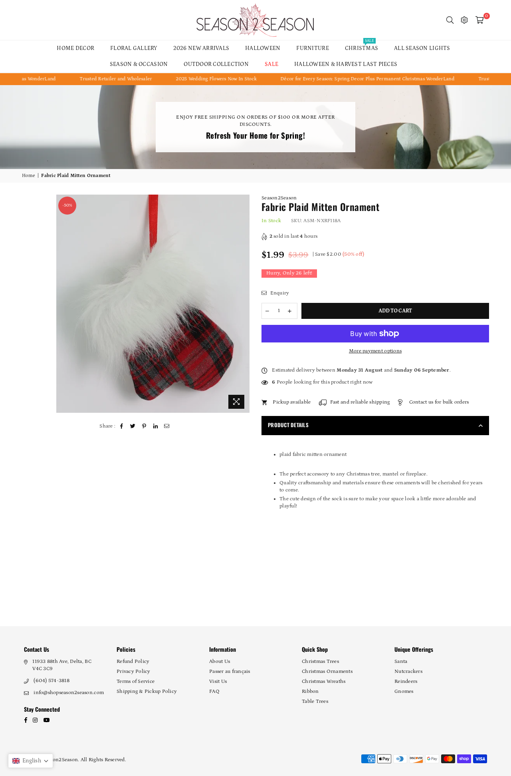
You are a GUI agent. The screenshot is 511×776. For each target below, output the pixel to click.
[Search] (450, 20)
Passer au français (229, 672)
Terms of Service (135, 681)
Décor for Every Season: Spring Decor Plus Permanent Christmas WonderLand (349, 79)
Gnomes (404, 691)
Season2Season (279, 198)
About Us (219, 662)
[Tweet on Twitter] (133, 426)
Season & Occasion (139, 64)
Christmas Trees (320, 662)
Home (28, 175)
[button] (30, 761)
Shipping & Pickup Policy (147, 691)
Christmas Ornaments (327, 672)
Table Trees (315, 701)
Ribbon (310, 691)
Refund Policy (133, 662)
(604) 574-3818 (51, 681)
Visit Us (218, 681)
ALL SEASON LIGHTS (422, 48)
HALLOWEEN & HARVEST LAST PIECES (345, 64)
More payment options (375, 351)
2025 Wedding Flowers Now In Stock (198, 79)
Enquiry (279, 293)
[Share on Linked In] (155, 426)
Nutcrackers (408, 672)
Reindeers (405, 681)
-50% (67, 205)
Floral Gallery (133, 48)
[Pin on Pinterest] (144, 426)
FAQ (214, 691)
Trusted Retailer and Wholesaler (98, 79)
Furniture (312, 48)
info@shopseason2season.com (69, 693)
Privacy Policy (134, 672)
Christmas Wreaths (323, 681)
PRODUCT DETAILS (288, 425)
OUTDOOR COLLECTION (216, 64)
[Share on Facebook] (122, 426)
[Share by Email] (167, 426)
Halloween (262, 48)
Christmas (361, 46)
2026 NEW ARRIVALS (201, 48)
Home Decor (75, 48)
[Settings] (464, 20)
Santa (400, 662)
